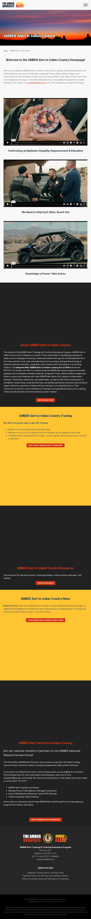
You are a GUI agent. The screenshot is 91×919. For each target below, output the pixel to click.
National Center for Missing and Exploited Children (45, 875)
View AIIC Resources (45, 583)
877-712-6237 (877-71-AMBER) (45, 856)
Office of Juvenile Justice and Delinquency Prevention (45, 878)
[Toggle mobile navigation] (86, 5)
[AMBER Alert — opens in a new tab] (60, 839)
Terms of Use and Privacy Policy (52, 902)
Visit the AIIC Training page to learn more (46, 445)
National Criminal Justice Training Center (45, 872)
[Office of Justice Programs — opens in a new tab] (47, 839)
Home (6, 51)
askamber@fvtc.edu (36, 82)
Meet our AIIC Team (45, 400)
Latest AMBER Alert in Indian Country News (45, 620)
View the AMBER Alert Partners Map (45, 820)
